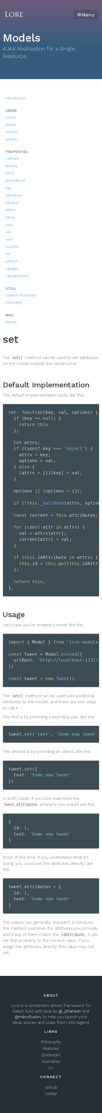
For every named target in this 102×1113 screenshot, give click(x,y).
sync (9, 239)
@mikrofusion (28, 1016)
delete (10, 125)
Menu (88, 15)
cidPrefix (12, 159)
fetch (9, 173)
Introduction (15, 98)
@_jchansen (69, 1011)
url (7, 254)
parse (10, 217)
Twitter (51, 1093)
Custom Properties (20, 295)
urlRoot (11, 261)
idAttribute (14, 195)
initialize (11, 203)
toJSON (11, 247)
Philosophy (51, 1042)
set (8, 232)
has (8, 188)
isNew (10, 210)
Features (51, 1048)
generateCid (15, 180)
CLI (51, 1067)
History (11, 322)
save (9, 225)
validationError (17, 276)
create (10, 117)
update (11, 139)
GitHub (51, 1087)
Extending (13, 302)
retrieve (11, 132)
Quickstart (50, 1055)
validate (11, 269)
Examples (51, 1061)
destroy (11, 166)
